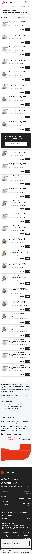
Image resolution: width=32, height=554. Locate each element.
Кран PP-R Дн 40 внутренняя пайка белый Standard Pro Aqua (19, 214)
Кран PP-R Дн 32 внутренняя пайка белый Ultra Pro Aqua (17, 22)
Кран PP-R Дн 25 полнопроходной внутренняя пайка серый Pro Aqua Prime (19, 290)
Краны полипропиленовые (11, 439)
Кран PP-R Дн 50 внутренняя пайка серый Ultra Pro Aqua (17, 276)
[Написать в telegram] (23, 479)
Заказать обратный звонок (11, 486)
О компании (5, 492)
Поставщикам (4, 502)
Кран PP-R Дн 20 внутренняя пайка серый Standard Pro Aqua (19, 72)
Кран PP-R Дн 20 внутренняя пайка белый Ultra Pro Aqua (17, 34)
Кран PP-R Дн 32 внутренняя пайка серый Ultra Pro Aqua (17, 151)
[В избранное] (6, 29)
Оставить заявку (16, 143)
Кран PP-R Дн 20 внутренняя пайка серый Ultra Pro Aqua (17, 97)
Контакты (3, 496)
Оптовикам (3, 499)
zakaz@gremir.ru (9, 483)
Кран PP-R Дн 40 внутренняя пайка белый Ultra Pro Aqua (17, 109)
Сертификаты (4, 504)
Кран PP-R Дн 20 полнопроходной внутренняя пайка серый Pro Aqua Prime (19, 315)
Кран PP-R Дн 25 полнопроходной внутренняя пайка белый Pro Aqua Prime (19, 354)
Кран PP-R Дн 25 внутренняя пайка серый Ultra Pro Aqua (17, 122)
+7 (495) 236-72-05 (10, 479)
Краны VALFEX (8, 438)
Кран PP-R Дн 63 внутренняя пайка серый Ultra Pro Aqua (17, 264)
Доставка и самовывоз (25, 498)
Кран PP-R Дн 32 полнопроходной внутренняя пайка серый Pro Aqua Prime (19, 328)
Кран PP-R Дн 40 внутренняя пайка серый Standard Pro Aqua (19, 302)
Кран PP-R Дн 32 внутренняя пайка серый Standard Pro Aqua (19, 239)
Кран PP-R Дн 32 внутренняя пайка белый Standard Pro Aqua (19, 84)
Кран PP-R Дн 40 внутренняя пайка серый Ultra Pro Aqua (17, 201)
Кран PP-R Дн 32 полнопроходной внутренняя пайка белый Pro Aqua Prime (19, 367)
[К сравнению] (3, 29)
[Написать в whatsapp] (26, 479)
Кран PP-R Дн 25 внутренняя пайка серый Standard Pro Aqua (19, 251)
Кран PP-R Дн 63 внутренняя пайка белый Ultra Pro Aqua (17, 189)
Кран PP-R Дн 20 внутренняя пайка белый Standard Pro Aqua (19, 176)
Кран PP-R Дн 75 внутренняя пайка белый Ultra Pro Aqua (17, 226)
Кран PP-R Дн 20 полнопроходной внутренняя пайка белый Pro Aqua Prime (19, 341)
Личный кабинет (27, 538)
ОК (26, 543)
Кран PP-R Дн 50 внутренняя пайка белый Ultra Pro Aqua (17, 164)
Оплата (29, 501)
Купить (28, 29)
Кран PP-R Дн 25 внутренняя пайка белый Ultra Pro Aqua (17, 59)
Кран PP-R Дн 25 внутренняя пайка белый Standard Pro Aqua (19, 47)
